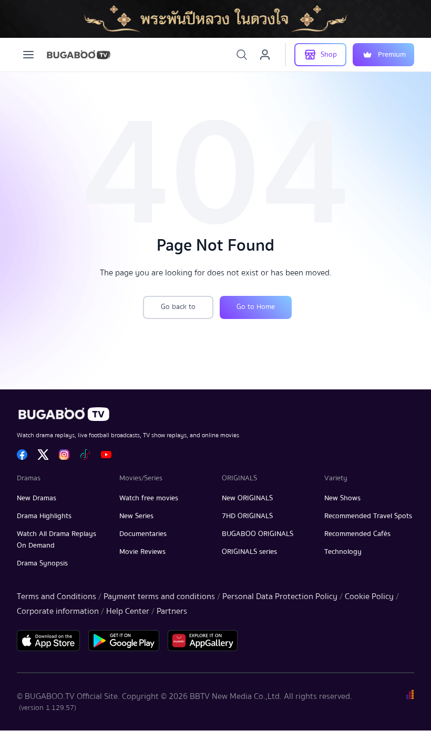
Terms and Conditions (56, 596)
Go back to (178, 307)
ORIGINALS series (249, 552)
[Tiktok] (85, 454)
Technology (343, 552)
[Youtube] (106, 454)
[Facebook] (22, 454)
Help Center (127, 611)
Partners (172, 611)
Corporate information (58, 611)
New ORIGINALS (247, 498)
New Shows (342, 498)
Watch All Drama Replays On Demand (56, 539)
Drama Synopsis (42, 563)
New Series (136, 516)
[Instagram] (64, 454)
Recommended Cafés (357, 534)
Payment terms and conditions (159, 596)
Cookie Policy (369, 596)
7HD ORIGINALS (247, 516)
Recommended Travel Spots (368, 516)
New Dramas (36, 498)
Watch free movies (148, 498)
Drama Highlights (44, 516)
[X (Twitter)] (43, 454)
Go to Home (256, 307)
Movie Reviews (142, 552)
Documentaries (143, 534)
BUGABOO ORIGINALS (257, 534)
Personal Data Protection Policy (279, 596)
